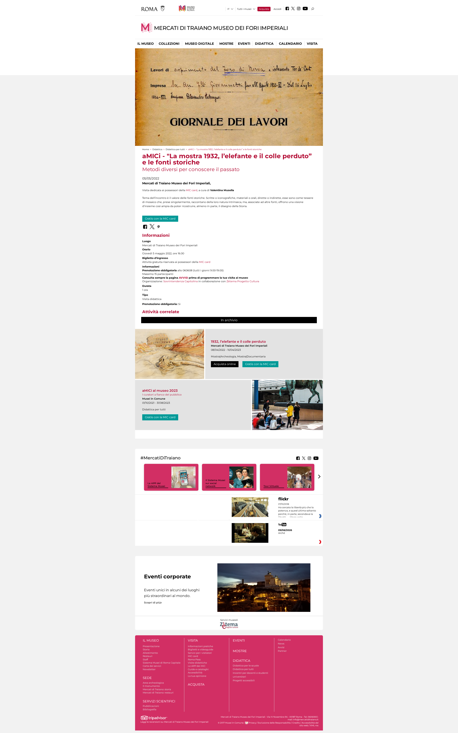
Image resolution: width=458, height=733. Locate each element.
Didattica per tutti (175, 149)
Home (145, 149)
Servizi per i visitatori (200, 652)
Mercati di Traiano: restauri (158, 692)
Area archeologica (153, 682)
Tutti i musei (244, 9)
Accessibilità (195, 672)
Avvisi (281, 647)
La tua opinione (197, 675)
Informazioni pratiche (200, 646)
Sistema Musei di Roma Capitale (162, 662)
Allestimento (150, 652)
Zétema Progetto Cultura (242, 281)
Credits (296, 723)
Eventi (244, 44)
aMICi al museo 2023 (160, 391)
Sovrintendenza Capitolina (180, 281)
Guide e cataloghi (198, 669)
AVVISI (183, 277)
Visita (312, 44)
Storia (146, 649)
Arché (281, 532)
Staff (145, 659)
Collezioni (169, 44)
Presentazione (151, 646)
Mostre (226, 44)
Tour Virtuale (271, 486)
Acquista (264, 9)
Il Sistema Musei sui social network (215, 483)
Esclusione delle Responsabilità (274, 723)
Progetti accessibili (244, 680)
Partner (282, 650)
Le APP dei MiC (196, 665)
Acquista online (225, 364)
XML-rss (314, 725)
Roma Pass (194, 659)
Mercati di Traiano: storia (157, 689)
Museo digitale (199, 44)
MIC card (191, 190)
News (281, 643)
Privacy (252, 723)
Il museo (145, 44)
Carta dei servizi (152, 665)
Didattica (264, 44)
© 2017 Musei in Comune (230, 723)
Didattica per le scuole (246, 665)
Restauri (147, 656)
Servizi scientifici (159, 701)
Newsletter (149, 669)
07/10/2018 (297, 511)
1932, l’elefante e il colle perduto (238, 341)
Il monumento (151, 686)
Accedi (277, 9)
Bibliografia (149, 709)
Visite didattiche (197, 662)
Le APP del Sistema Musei (156, 485)
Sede (147, 677)
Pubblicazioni (151, 706)
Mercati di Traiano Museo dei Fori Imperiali (221, 28)
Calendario (290, 44)
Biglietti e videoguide (200, 649)
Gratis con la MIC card (160, 218)
